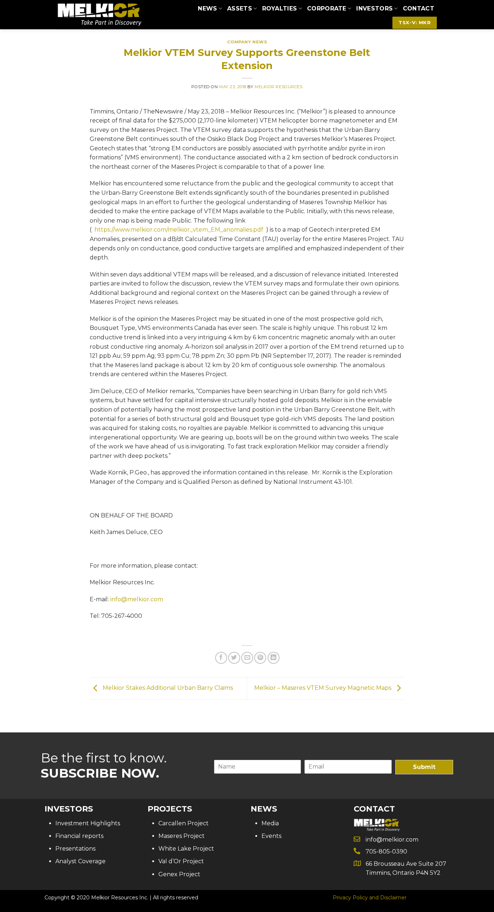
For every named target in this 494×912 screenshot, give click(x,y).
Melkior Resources (279, 86)
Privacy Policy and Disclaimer (369, 897)
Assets (239, 8)
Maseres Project (181, 836)
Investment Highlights (87, 823)
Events (271, 836)
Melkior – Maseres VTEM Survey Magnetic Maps (323, 688)
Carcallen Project (183, 823)
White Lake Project (186, 848)
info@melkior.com (136, 599)
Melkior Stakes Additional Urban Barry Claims (167, 688)
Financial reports (79, 836)
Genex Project (179, 874)
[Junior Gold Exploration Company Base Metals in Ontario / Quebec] (99, 14)
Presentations (75, 848)
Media (270, 823)
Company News (247, 41)
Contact (418, 8)
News (207, 8)
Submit (424, 766)
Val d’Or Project (181, 861)
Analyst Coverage (80, 861)
